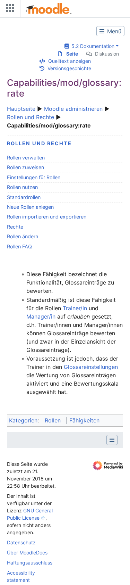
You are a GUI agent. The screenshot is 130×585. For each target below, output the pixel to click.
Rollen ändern (22, 236)
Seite (72, 54)
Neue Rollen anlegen (30, 207)
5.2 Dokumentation (91, 46)
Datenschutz (21, 542)
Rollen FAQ (19, 246)
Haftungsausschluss (29, 563)
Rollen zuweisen (25, 167)
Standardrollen (24, 197)
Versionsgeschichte (69, 68)
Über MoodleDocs (27, 552)
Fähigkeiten (84, 420)
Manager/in (40, 316)
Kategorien (23, 420)
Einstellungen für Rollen (33, 177)
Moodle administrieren (73, 108)
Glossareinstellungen (91, 366)
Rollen (53, 420)
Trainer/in (75, 308)
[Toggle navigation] (8, 9)
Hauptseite (21, 108)
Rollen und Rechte (30, 117)
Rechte (15, 227)
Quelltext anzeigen (69, 61)
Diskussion (107, 54)
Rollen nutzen (22, 187)
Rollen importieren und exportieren (46, 217)
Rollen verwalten (26, 157)
